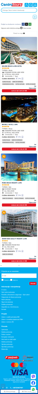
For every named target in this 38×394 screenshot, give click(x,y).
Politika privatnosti (7, 304)
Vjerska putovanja (6, 344)
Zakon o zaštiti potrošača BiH (10, 317)
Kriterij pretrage (10, 391)
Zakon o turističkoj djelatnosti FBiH (12, 319)
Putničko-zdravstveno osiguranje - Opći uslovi (15, 295)
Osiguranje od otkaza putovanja (11, 297)
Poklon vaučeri (6, 334)
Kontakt (3, 309)
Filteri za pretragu (29, 391)
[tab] (19, 33)
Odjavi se (15, 280)
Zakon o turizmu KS (7, 322)
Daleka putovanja (6, 332)
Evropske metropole (7, 337)
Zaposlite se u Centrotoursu (10, 307)
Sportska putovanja (7, 347)
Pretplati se (7, 280)
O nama (3, 290)
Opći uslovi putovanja (8, 292)
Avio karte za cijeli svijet (8, 339)
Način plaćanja (6, 299)
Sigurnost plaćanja (7, 302)
